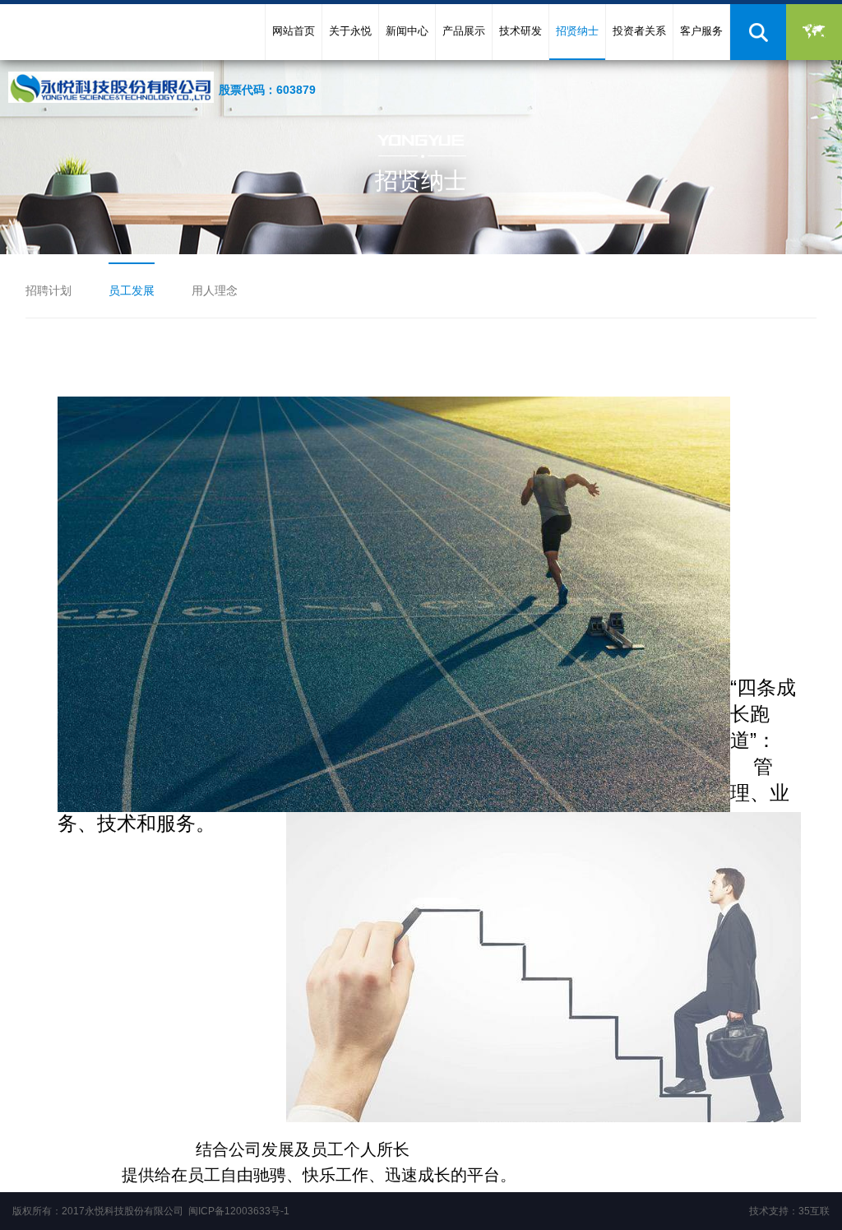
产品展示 (463, 31)
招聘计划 (48, 290)
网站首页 (293, 31)
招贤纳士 (577, 31)
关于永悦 (350, 31)
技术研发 (520, 31)
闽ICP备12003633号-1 (238, 1211)
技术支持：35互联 (789, 1211)
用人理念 (215, 290)
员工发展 (132, 290)
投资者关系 (639, 31)
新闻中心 (407, 31)
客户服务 (701, 31)
